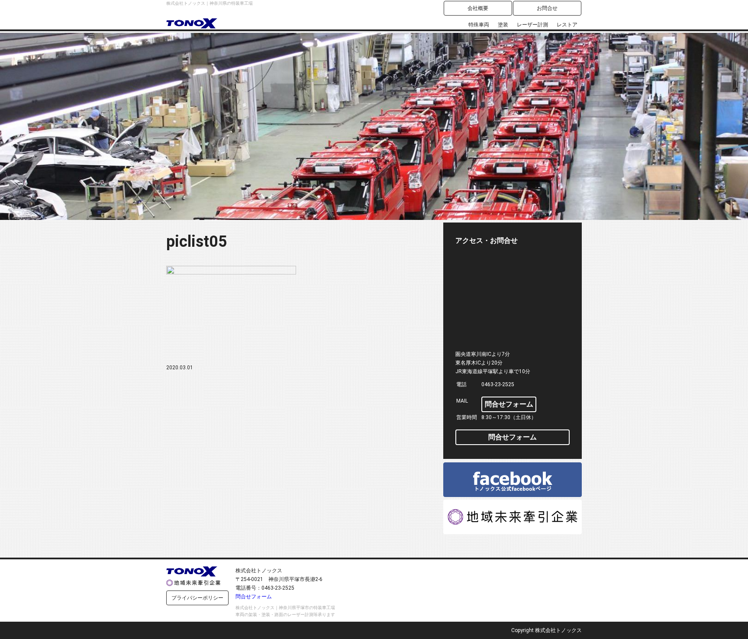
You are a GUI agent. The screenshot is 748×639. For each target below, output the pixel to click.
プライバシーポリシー (197, 598)
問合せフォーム (509, 404)
